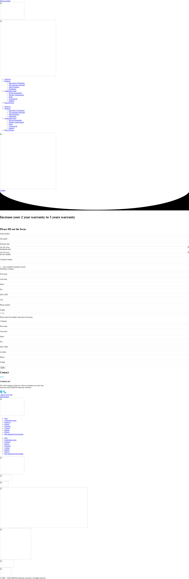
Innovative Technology (17, 83)
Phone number (5, 305)
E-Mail (2, 310)
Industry (11, 101)
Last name (3, 279)
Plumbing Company (7, 269)
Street (2, 284)
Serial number (5, 234)
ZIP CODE (4, 295)
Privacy (7, 432)
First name (3, 274)
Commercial (13, 99)
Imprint (6, 430)
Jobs (5, 418)
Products (7, 81)
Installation (12, 89)
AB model (3, 239)
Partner (6, 424)
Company (3, 321)
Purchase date (5, 244)
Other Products (14, 87)
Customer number (6, 259)
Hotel (11, 97)
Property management (16, 95)
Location (3, 352)
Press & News (9, 103)
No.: (1, 289)
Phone (2, 357)
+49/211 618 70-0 (6, 395)
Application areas (10, 91)
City (1, 300)
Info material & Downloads (13, 434)
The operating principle (17, 85)
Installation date (5, 249)
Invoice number (5, 254)
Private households (15, 93)
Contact (7, 428)
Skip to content (5, 1)
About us (7, 79)
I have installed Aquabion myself (14, 267)
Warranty (7, 426)
